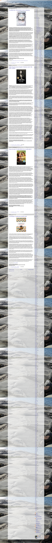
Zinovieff (36, 505)
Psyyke (40, 106)
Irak (11, 145)
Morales (36, 305)
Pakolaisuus (41, 102)
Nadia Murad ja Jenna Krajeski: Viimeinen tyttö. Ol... (39, 28)
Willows (36, 491)
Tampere (40, 122)
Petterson (36, 344)
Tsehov (36, 445)
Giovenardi (36, 162)
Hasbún (36, 176)
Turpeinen (36, 449)
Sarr (35, 388)
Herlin (35, 180)
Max (35, 293)
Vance (35, 464)
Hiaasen (36, 182)
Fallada (35, 140)
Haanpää (36, 170)
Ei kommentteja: (18, 144)
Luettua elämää (21, 60)
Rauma (35, 362)
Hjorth (35, 186)
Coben (35, 104)
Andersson (36, 56)
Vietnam (40, 133)
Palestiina (41, 103)
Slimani (35, 410)
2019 (36, 15)
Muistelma (15, 145)
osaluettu (40, 139)
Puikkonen (36, 354)
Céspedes (36, 110)
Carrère (36, 93)
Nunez (35, 324)
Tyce (35, 452)
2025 (36, 10)
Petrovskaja (36, 343)
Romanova (36, 369)
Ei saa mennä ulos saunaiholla (39, 518)
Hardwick (36, 174)
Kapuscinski (36, 218)
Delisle (35, 115)
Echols (35, 123)
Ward (35, 483)
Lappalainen (36, 258)
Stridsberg (36, 421)
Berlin (35, 72)
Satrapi (36, 389)
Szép (35, 428)
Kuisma (36, 246)
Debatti (40, 53)
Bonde (35, 76)
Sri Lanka (40, 118)
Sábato (36, 429)
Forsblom (36, 147)
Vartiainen (36, 467)
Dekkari (40, 54)
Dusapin (36, 122)
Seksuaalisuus (41, 115)
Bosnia (40, 49)
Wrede (35, 494)
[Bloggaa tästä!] (21, 62)
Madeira (40, 92)
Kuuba (40, 89)
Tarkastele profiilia (39, 537)
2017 (36, 34)
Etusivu (21, 269)
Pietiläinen (36, 347)
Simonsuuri (36, 407)
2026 (36, 9)
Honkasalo (36, 192)
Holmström (36, 191)
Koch (35, 236)
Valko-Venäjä (41, 131)
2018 (36, 16)
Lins (35, 278)
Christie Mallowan (36, 101)
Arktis (40, 45)
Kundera (36, 247)
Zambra (36, 501)
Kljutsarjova (36, 233)
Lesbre (35, 270)
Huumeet (40, 72)
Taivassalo (36, 430)
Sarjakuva (40, 114)
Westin (35, 487)
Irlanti (40, 76)
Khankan (36, 228)
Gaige (35, 154)
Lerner (35, 269)
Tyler (35, 453)
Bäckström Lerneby (36, 85)
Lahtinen (36, 255)
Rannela (36, 359)
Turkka (35, 448)
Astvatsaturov (36, 60)
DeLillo (35, 114)
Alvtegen (36, 53)
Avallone (36, 64)
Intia (11, 63)
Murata (36, 311)
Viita (35, 472)
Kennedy (36, 225)
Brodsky (36, 78)
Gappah (36, 155)
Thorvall (36, 437)
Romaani (13, 63)
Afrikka (40, 41)
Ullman (35, 456)
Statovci (36, 418)
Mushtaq (36, 312)
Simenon (36, 404)
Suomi (40, 119)
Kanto (35, 217)
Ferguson (36, 144)
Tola (35, 441)
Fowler (35, 152)
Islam (13, 145)
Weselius (36, 486)
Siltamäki (36, 403)
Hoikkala (36, 188)
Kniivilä (35, 235)
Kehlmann (36, 224)
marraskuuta (37, 18)
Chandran (36, 97)
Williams (36, 490)
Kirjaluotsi (13, 60)
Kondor (36, 237)
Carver (35, 94)
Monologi (40, 95)
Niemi (35, 320)
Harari (35, 173)
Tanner (35, 432)
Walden (36, 479)
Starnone (36, 417)
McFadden (36, 298)
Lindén (35, 277)
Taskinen (36, 434)
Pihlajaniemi (36, 348)
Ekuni (35, 130)
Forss (35, 148)
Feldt (35, 143)
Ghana (40, 68)
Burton (35, 83)
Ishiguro (36, 201)
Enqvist (36, 133)
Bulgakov (36, 82)
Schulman (36, 392)
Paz (35, 340)
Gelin (35, 158)
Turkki (40, 126)
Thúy (35, 438)
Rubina (35, 373)
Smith (35, 411)
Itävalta (40, 80)
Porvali (35, 351)
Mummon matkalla (16, 262)
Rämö (35, 378)
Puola (40, 107)
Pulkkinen (36, 355)
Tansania (40, 123)
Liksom (35, 275)
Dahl (35, 111)
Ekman (35, 129)
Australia (40, 46)
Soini (35, 412)
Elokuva (40, 57)
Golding (36, 163)
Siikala (35, 402)
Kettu (35, 227)
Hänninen (36, 199)
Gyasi (35, 169)
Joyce (35, 210)
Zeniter (36, 503)
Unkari (40, 130)
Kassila (35, 221)
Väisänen (36, 478)
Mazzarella (36, 294)
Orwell (35, 335)
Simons (36, 406)
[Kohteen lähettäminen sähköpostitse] (20, 62)
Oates (35, 328)
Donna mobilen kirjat (13, 3)
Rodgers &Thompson (36, 367)
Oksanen (36, 332)
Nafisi (35, 315)
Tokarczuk (36, 440)
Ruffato (18, 267)
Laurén (35, 261)
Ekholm (36, 128)
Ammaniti (36, 54)
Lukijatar (36, 529)
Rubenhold (36, 372)
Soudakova (36, 414)
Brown (35, 80)
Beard (35, 68)
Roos (35, 370)
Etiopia (40, 66)
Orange (36, 334)
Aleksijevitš (36, 52)
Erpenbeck (36, 136)
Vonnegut (36, 474)
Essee (40, 62)
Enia (35, 132)
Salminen (36, 385)
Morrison (36, 306)
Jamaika (40, 81)
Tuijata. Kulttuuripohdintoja (38, 516)
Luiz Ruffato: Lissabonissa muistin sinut (18, 216)
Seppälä (36, 396)
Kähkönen (36, 250)
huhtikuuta (37, 24)
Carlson (36, 90)
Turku (40, 127)
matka (40, 138)
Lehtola (36, 265)
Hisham (36, 185)
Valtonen (36, 463)
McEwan (36, 297)
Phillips (35, 346)
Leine (35, 266)
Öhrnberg (36, 509)
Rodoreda (36, 368)
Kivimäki (36, 232)
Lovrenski (36, 281)
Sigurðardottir (36, 401)
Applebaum (36, 58)
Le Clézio (36, 263)
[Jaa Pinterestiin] (23, 62)
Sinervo (36, 408)
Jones (35, 209)
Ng (35, 319)
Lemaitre (36, 267)
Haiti (40, 70)
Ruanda (40, 111)
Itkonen (36, 203)
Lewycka (36, 273)
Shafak (35, 397)
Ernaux (35, 135)
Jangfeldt (36, 205)
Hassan (36, 177)
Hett (35, 181)
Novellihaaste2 (41, 99)
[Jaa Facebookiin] (22, 62)
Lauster (36, 262)
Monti (35, 304)
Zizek (35, 506)
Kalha (35, 213)
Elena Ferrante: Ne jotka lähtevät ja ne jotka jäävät (20, 149)
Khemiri (36, 229)
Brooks (35, 79)
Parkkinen (36, 339)
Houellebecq (36, 195)
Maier (35, 286)
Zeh (35, 502)
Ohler (35, 330)
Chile (40, 52)
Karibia (40, 84)
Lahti (35, 254)
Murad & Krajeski (18, 145)
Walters (36, 482)
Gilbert (35, 160)
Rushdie (36, 376)
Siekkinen (36, 400)
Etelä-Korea (41, 65)
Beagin (35, 67)
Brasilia (12, 267)
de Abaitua (36, 507)
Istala (35, 202)
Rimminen (36, 366)
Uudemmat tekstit (11, 269)
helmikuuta (37, 26)
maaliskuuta (37, 25)
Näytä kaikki (42, 533)
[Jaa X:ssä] (22, 144)
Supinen (36, 426)
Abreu (35, 42)
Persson (36, 342)
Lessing (36, 271)
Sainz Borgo (36, 381)
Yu (35, 499)
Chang (35, 98)
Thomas (36, 436)
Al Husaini (36, 49)
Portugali (14, 267)
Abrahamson (36, 41)
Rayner (35, 363)
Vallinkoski (36, 462)
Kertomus (41, 85)
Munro (35, 308)
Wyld (35, 495)
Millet (35, 302)
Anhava (36, 57)
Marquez (36, 289)
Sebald (35, 393)
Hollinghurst (36, 189)
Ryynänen (36, 377)
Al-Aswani (36, 50)
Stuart (35, 424)
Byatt (35, 84)
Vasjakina (36, 468)
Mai (35, 285)
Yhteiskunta (21, 145)
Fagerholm (36, 139)
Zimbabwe (41, 137)
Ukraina (40, 129)
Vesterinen (36, 470)
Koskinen (36, 242)
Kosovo (40, 88)
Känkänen (36, 251)
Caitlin (35, 86)
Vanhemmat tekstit (30, 269)
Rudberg (36, 374)
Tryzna (35, 444)
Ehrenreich (36, 126)
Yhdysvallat (41, 135)
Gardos (36, 156)
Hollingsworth (36, 190)
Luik (35, 282)
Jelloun (35, 207)
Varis (35, 466)
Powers (36, 352)
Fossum (36, 150)
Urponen (36, 457)
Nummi (35, 323)
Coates (35, 103)
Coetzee (36, 105)
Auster (35, 63)
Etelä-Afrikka (41, 63)
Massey (36, 290)
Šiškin (35, 510)
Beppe (35, 71)
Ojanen (35, 331)
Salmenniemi (36, 384)
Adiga (35, 46)
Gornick (36, 164)
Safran (35, 380)
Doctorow (36, 119)
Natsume (36, 316)
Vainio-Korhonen (36, 460)
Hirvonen (36, 184)
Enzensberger (36, 134)
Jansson (36, 206)
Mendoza (36, 301)
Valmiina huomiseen (38, 515)
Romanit (40, 110)
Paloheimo (36, 338)
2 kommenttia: (18, 62)
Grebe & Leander (36, 166)
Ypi (35, 498)
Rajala (35, 358)
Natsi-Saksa (41, 97)
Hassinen (36, 178)
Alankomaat (41, 42)
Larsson (36, 259)
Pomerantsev (36, 350)
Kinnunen (36, 231)
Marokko (40, 93)
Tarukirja (25, 60)
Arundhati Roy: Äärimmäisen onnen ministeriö (19, 10)
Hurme (35, 196)
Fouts (35, 151)
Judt (35, 211)
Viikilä (35, 471)
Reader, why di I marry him (17, 60)
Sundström (36, 425)
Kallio (35, 214)
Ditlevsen (36, 118)
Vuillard (36, 475)
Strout (35, 422)
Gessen (36, 159)
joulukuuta (37, 17)
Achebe (36, 45)
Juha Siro (27, 60)
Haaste (40, 69)
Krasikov (36, 243)
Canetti (36, 89)
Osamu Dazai (36, 336)
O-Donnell (36, 327)
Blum (35, 75)
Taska (35, 433)
